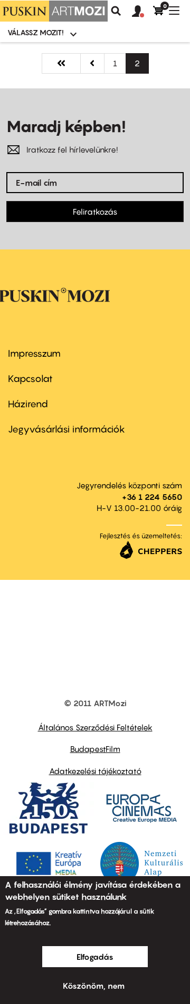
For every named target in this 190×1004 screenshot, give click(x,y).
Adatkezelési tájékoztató (95, 771)
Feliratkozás (95, 211)
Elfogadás (95, 956)
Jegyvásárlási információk (66, 429)
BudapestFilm (95, 749)
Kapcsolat (30, 378)
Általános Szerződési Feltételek (95, 727)
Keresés (116, 11)
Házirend (28, 403)
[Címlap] (54, 11)
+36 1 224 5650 (152, 496)
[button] (142, 11)
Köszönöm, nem (94, 985)
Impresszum (34, 353)
